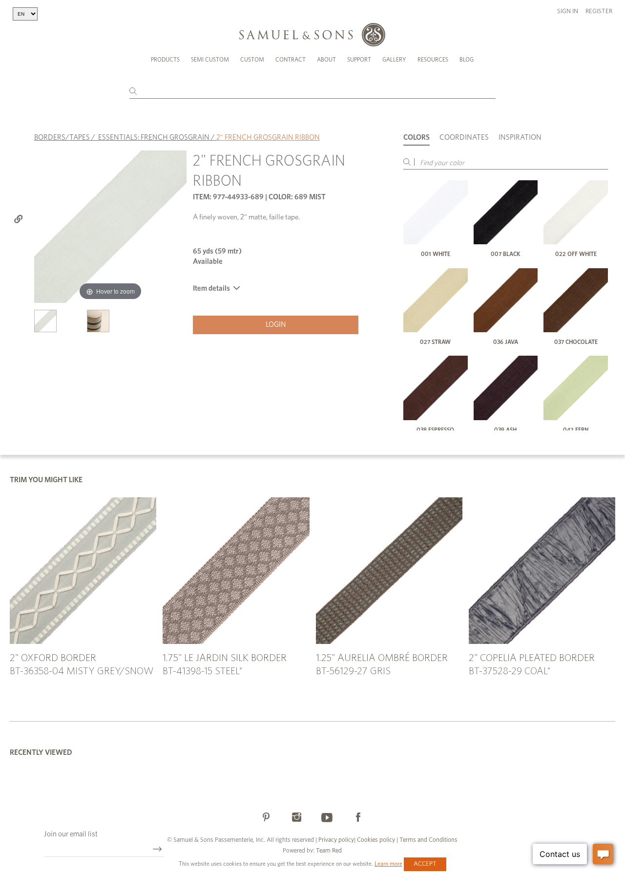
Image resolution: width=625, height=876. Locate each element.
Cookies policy (376, 840)
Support (359, 60)
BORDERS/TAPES (62, 137)
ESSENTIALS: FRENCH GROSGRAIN (153, 137)
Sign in (567, 11)
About (326, 60)
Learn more (388, 864)
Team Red (329, 851)
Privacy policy (336, 840)
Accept (425, 864)
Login (276, 324)
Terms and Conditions (428, 840)
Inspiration (520, 137)
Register (598, 11)
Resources (432, 60)
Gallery (394, 60)
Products (165, 60)
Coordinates (464, 137)
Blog (466, 60)
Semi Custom (210, 60)
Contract (290, 60)
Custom (252, 60)
